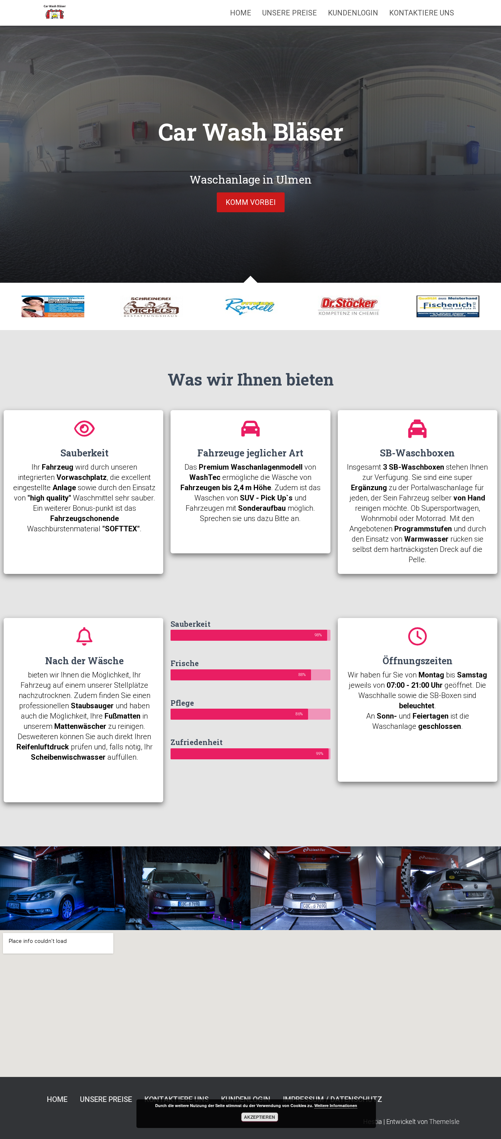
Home (240, 12)
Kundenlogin (353, 12)
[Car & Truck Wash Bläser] (55, 13)
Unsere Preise (289, 12)
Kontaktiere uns (421, 12)
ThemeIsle (444, 1121)
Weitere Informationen (335, 1105)
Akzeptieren (259, 1117)
